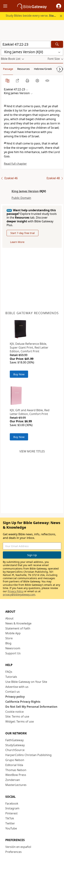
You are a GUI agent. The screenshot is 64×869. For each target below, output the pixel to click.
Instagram (12, 808)
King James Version (25, 191)
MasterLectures (15, 785)
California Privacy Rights (22, 702)
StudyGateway (15, 745)
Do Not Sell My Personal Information (31, 707)
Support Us (13, 653)
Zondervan (12, 780)
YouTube (11, 828)
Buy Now (19, 374)
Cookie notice (14, 712)
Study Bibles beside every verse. (34, 16)
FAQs (8, 672)
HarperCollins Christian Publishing (28, 755)
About (9, 618)
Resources (23, 69)
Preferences (13, 852)
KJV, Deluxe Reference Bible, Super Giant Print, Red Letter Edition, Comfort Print (29, 347)
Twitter (10, 823)
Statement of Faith (17, 628)
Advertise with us (16, 687)
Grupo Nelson (14, 760)
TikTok (9, 818)
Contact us (12, 692)
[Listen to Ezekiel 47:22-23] (47, 80)
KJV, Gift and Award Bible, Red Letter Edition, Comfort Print (29, 412)
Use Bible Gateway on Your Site (26, 682)
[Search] (57, 44)
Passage (8, 69)
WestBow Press (15, 775)
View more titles (32, 451)
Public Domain (21, 198)
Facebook (11, 803)
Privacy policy (15, 697)
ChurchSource (15, 750)
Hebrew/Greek (43, 69)
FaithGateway (14, 740)
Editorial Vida (14, 765)
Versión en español (18, 847)
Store (9, 638)
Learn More (17, 242)
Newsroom (12, 648)
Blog (8, 643)
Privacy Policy (15, 591)
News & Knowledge (18, 623)
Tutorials (11, 677)
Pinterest (11, 813)
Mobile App (13, 633)
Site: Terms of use (17, 716)
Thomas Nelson (15, 770)
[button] (58, 6)
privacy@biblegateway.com (19, 594)
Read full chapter (15, 164)
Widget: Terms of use (19, 721)
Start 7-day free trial (22, 233)
